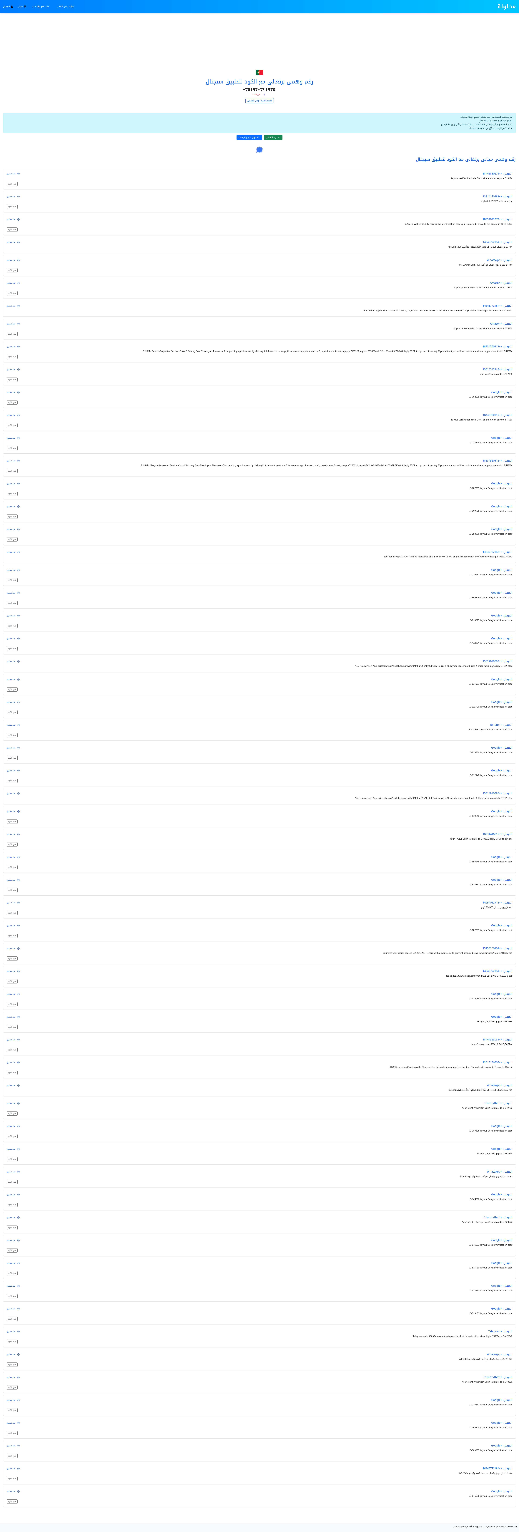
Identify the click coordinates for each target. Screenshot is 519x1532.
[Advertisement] (438, 35)
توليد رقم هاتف (65, 6)
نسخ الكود (12, 184)
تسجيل (7, 6)
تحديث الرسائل (273, 137)
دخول (21, 6)
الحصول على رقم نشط (248, 137)
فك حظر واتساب (40, 6)
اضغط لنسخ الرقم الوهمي (259, 101)
